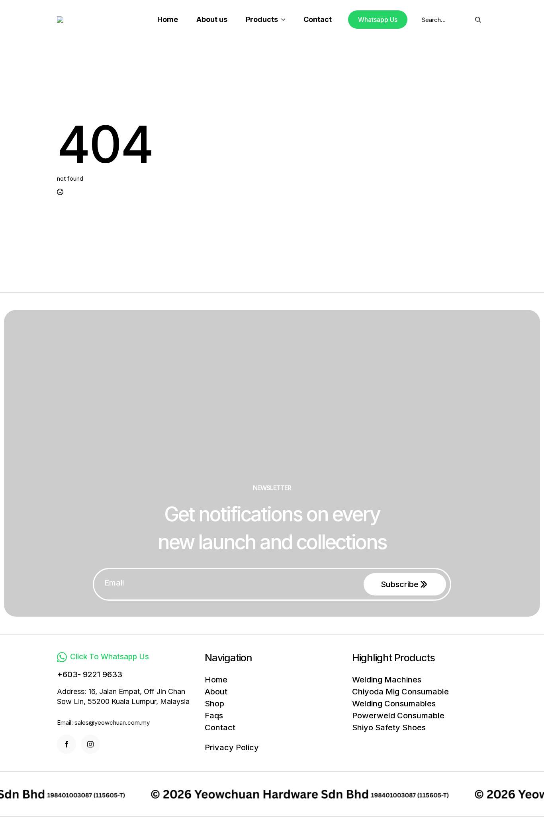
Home (167, 19)
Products (262, 19)
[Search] (478, 20)
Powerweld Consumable (398, 716)
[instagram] (90, 744)
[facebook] (66, 744)
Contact (317, 19)
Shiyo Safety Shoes (389, 727)
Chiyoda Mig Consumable (400, 692)
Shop (214, 704)
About (216, 692)
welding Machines (386, 680)
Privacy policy (232, 747)
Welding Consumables (394, 704)
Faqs (214, 716)
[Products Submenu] (285, 19)
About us (211, 19)
